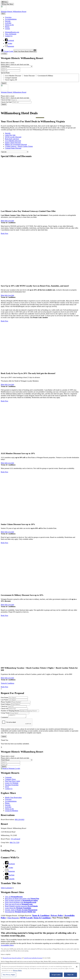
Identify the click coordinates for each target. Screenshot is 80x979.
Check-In (4, 706)
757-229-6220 (15, 839)
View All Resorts (10, 34)
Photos (7, 27)
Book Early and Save (12, 139)
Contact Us (8, 36)
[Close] (76, 966)
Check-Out (4, 708)
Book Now (4, 233)
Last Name (4, 700)
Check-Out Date (6, 102)
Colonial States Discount (13, 148)
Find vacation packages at (21, 900)
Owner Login (9, 51)
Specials (7, 21)
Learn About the (18, 908)
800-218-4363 (19, 819)
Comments (4, 717)
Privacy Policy (57, 915)
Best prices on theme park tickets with (22, 898)
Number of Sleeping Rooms (10, 711)
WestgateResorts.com (12, 32)
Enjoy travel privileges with (20, 902)
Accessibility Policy (7, 945)
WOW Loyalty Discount (13, 137)
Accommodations (11, 19)
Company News (10, 779)
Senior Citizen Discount (13, 142)
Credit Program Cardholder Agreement (33, 958)
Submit (4, 736)
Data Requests (13, 918)
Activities (8, 23)
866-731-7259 (14, 842)
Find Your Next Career (12, 781)
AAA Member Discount (13, 141)
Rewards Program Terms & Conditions (12, 958)
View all (14, 897)
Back (3, 13)
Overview (8, 17)
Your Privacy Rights (60, 918)
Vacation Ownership (11, 785)
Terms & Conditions (7, 683)
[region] (40, 971)
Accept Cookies (56, 974)
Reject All (70, 974)
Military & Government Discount (16, 144)
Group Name (5, 713)
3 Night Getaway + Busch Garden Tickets (19, 146)
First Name (4, 697)
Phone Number (6, 702)
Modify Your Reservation (13, 797)
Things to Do (9, 25)
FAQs (7, 787)
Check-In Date (6, 100)
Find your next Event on (19, 904)
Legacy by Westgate (11, 783)
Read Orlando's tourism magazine (21, 906)
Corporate (8, 777)
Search (4, 104)
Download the (20, 912)
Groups (7, 28)
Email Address (5, 704)
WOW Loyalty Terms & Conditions (35, 918)
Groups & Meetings (11, 811)
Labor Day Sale (10, 135)
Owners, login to (21, 910)
